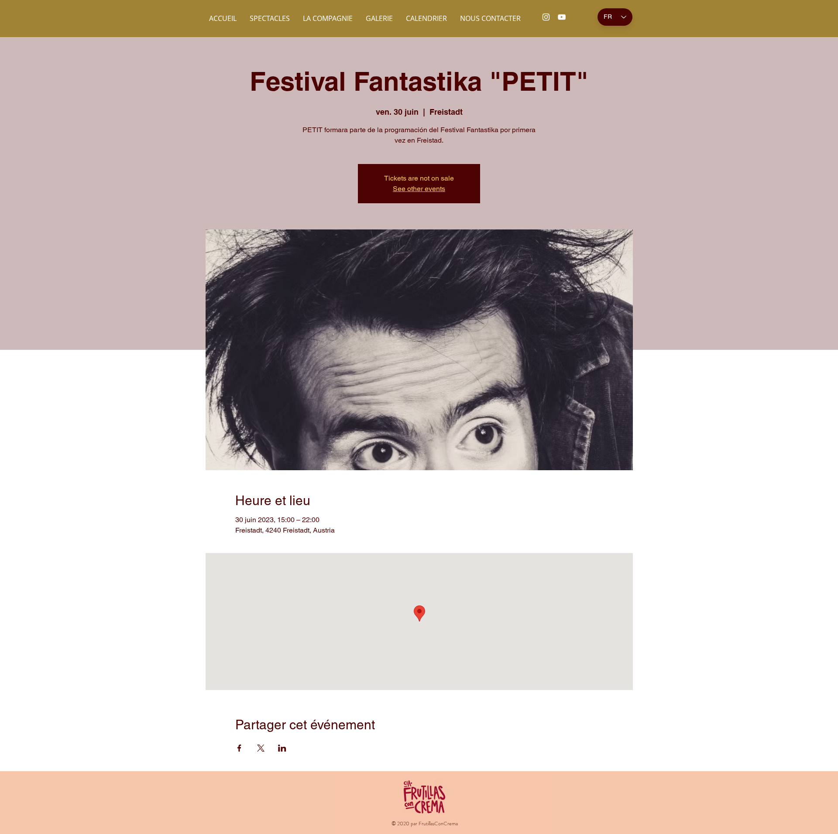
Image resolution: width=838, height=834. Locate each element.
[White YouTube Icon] (562, 17)
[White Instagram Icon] (546, 17)
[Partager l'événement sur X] (261, 748)
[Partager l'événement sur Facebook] (239, 748)
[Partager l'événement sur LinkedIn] (282, 748)
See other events (419, 189)
